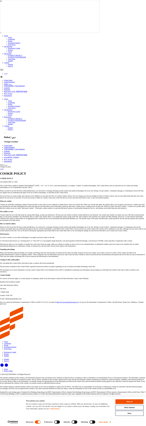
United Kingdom (9, 82)
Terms (6, 369)
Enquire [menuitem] (10, 64)
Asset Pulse (11, 122)
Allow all (129, 401)
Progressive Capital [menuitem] (14, 48)
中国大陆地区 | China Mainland (14, 86)
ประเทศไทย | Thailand (11, 157)
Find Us (10, 129)
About (6, 36)
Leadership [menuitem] (11, 39)
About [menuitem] (10, 37)
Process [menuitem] (10, 50)
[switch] (57, 422)
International (8, 95)
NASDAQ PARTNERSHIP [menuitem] (17, 57)
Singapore (7, 89)
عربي (6, 73)
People (10, 104)
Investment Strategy (14, 106)
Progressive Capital (14, 111)
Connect (6, 62)
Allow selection (129, 407)
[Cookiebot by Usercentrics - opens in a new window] (13, 422)
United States (8, 80)
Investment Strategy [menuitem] (14, 43)
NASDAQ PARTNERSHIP (17, 120)
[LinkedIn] (2, 365)
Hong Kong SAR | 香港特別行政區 (15, 91)
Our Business (8, 46)
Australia (7, 88)
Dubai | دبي (7, 84)
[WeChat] (6, 365)
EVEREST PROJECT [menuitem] (15, 55)
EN (2, 70)
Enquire (10, 128)
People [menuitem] (10, 41)
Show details (103, 422)
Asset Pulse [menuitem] (11, 59)
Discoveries (7, 54)
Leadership (11, 102)
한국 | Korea (8, 93)
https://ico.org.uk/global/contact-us (67, 302)
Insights (10, 124)
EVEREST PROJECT (15, 119)
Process (10, 113)
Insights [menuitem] (10, 61)
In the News (12, 108)
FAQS (10, 115)
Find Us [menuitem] (10, 66)
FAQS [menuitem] (10, 52)
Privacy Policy (8, 371)
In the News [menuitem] (12, 45)
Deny (129, 413)
